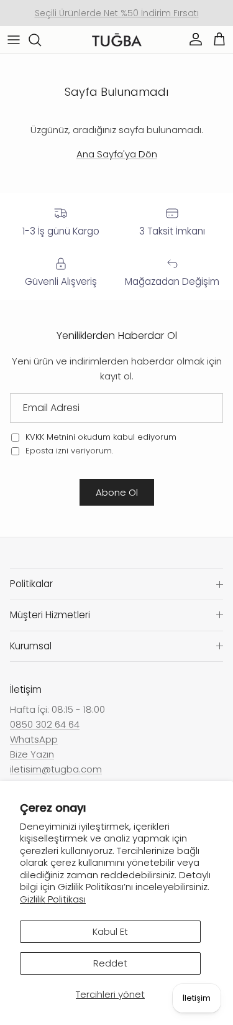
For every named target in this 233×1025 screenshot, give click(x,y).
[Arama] (41, 39)
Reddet (110, 963)
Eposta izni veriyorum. (68, 451)
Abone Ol (117, 492)
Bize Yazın (32, 754)
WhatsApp (34, 739)
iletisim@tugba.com (56, 769)
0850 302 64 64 (45, 724)
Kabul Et (110, 931)
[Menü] (13, 39)
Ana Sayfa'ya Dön (116, 153)
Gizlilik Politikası (53, 899)
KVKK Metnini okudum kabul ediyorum (100, 437)
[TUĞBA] (117, 40)
